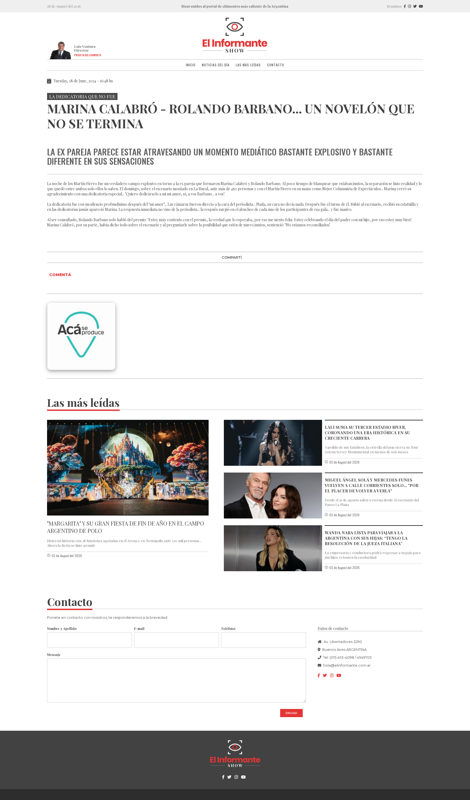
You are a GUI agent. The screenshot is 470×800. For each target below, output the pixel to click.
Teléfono (228, 628)
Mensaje (54, 654)
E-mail (139, 628)
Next (418, 136)
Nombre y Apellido (61, 628)
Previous (52, 136)
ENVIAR (291, 713)
